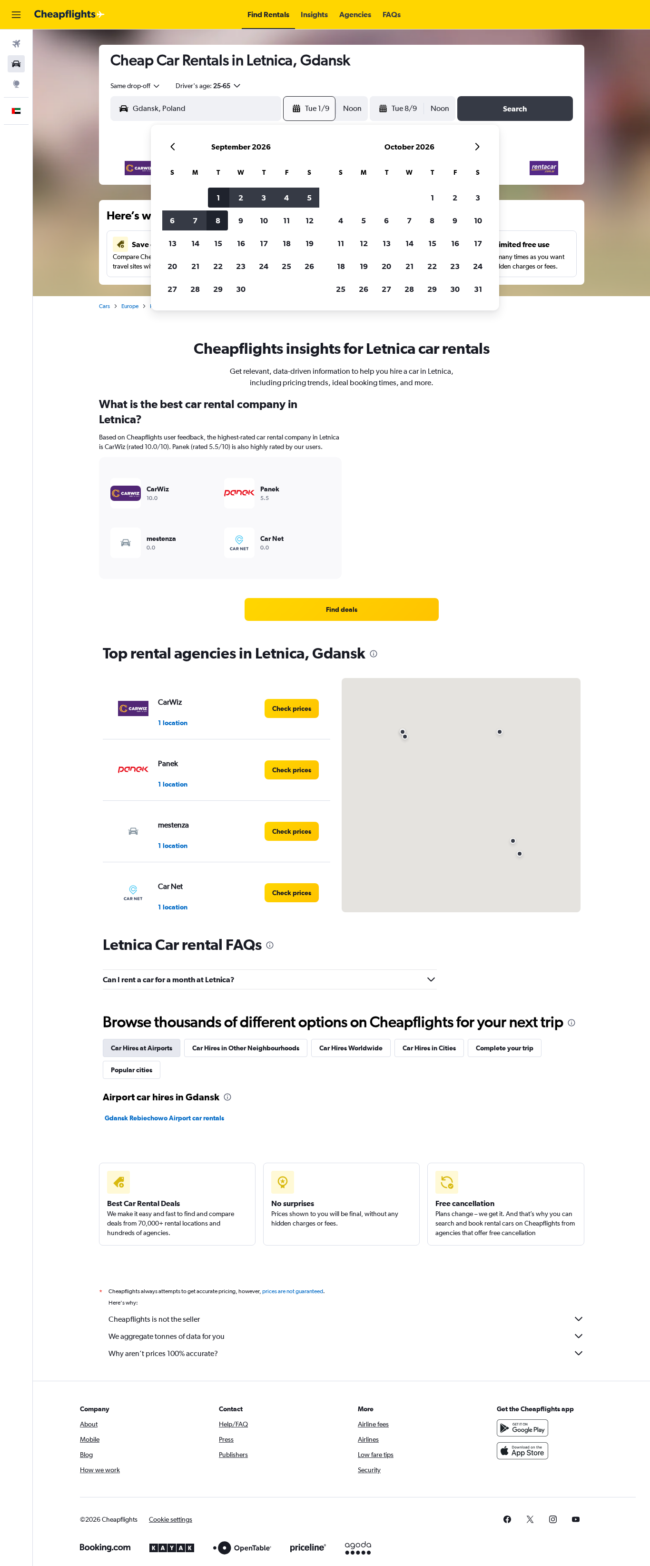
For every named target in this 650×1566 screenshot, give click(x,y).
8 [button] (218, 220)
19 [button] (309, 243)
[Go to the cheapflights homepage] (69, 15)
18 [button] (287, 243)
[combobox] (135, 85)
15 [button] (218, 243)
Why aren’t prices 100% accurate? (163, 1353)
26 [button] (309, 266)
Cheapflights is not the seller (154, 1319)
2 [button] (240, 197)
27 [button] (172, 289)
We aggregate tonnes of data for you (166, 1336)
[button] (16, 14)
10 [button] (264, 220)
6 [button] (172, 220)
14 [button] (195, 243)
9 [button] (240, 220)
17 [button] (264, 243)
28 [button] (195, 289)
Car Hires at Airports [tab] (141, 1048)
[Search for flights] (16, 43)
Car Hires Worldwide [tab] (351, 1048)
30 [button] (241, 289)
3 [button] (263, 197)
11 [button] (286, 220)
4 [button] (286, 197)
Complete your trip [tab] (504, 1048)
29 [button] (218, 289)
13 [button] (172, 243)
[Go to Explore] (16, 83)
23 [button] (241, 266)
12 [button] (309, 220)
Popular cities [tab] (131, 1070)
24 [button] (263, 266)
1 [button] (218, 197)
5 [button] (309, 197)
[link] (342, 609)
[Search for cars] (16, 63)
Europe (129, 306)
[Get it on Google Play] (522, 1427)
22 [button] (218, 266)
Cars (104, 306)
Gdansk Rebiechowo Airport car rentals (164, 1118)
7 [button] (195, 220)
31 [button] (478, 289)
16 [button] (241, 243)
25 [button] (286, 266)
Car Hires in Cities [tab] (429, 1048)
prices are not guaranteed (292, 1291)
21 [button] (195, 266)
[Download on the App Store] (522, 1450)
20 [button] (172, 266)
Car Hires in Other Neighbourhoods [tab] (245, 1048)
